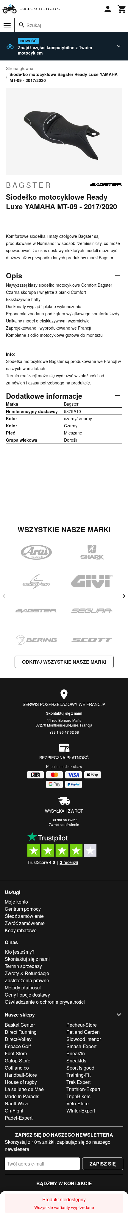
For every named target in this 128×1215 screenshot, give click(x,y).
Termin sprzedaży (23, 966)
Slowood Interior (83, 1039)
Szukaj (33, 25)
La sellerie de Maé (24, 1089)
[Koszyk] (122, 9)
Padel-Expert (18, 1117)
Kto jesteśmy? (20, 951)
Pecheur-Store (81, 1024)
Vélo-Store (77, 1103)
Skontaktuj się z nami (64, 713)
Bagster (29, 185)
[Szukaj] (21, 25)
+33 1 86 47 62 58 (64, 732)
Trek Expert (78, 1082)
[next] (124, 596)
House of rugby (21, 1082)
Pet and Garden (83, 1031)
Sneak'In (75, 1053)
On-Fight (14, 1110)
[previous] (4, 596)
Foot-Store (16, 1053)
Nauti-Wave (17, 1103)
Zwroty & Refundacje (27, 973)
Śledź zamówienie (24, 916)
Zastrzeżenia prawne (27, 980)
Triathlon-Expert (83, 1089)
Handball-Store (21, 1074)
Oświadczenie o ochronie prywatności (45, 1001)
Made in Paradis (22, 1096)
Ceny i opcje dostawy (27, 994)
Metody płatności (23, 987)
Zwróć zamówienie (64, 824)
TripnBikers (78, 1096)
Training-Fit (78, 1074)
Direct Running (21, 1031)
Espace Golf (18, 1046)
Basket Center (20, 1024)
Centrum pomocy (23, 908)
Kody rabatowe (21, 930)
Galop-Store (17, 1060)
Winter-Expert (80, 1110)
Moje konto (16, 901)
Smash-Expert (81, 1046)
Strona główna (19, 68)
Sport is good (80, 1067)
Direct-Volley (18, 1039)
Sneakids (76, 1060)
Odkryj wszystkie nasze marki (64, 661)
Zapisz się (103, 1163)
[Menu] (7, 25)
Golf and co (17, 1067)
